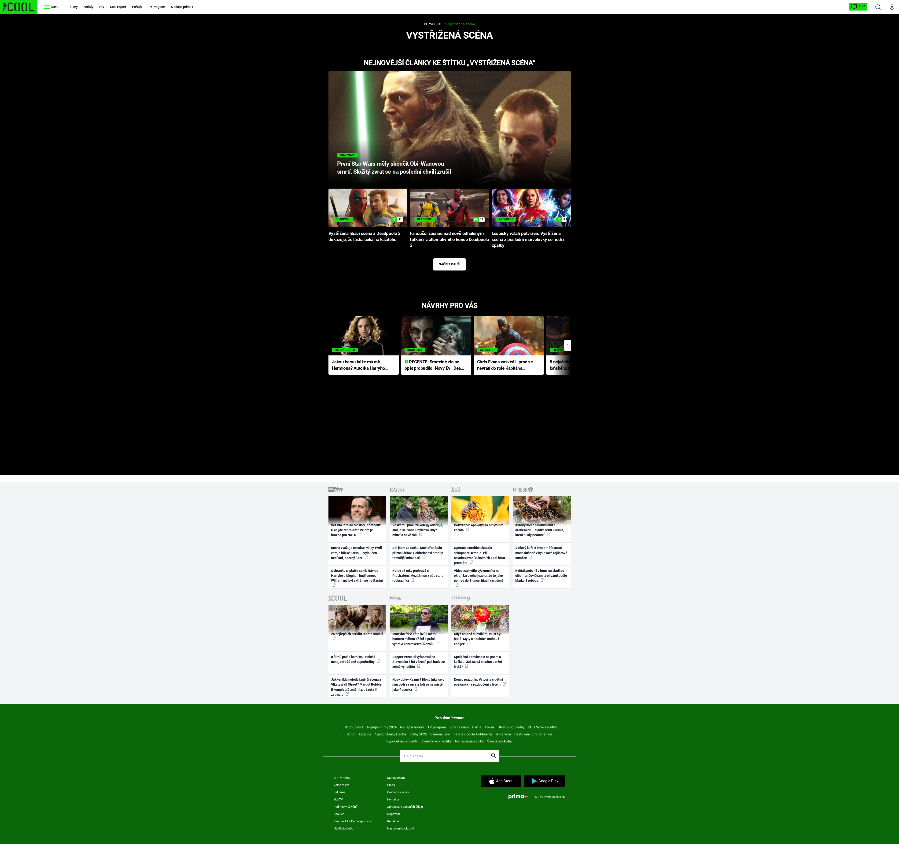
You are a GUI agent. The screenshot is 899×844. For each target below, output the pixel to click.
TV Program (156, 7)
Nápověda (394, 814)
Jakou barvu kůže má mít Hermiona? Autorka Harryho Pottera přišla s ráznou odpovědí (358, 365)
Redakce (393, 821)
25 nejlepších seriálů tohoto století (357, 634)
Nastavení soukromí (400, 828)
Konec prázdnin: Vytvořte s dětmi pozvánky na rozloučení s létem (478, 682)
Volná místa (341, 785)
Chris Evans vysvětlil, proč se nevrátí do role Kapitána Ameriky (505, 365)
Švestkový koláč (500, 741)
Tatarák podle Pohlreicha (473, 734)
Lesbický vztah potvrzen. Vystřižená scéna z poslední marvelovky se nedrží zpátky (529, 239)
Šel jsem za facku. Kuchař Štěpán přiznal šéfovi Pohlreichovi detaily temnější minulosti (417, 553)
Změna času (459, 727)
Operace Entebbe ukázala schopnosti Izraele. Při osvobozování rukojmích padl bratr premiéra (479, 555)
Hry (101, 7)
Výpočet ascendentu (402, 741)
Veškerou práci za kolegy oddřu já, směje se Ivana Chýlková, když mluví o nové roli (417, 530)
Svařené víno (440, 734)
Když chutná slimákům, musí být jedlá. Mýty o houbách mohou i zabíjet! (477, 639)
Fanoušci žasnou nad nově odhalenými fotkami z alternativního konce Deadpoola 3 (449, 239)
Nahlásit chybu (343, 828)
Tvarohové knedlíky (437, 741)
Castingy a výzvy (398, 792)
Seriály (88, 7)
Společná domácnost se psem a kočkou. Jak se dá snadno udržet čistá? (478, 662)
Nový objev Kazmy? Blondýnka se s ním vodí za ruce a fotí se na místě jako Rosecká (418, 684)
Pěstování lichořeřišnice (533, 734)
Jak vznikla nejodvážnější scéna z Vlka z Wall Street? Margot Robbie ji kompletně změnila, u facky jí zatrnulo (356, 687)
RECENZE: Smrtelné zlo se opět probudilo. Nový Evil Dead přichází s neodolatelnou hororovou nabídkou (434, 365)
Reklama (339, 792)
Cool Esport (118, 7)
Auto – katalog (359, 734)
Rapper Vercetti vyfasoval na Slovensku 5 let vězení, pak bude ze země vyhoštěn (418, 662)
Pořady (137, 7)
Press (391, 785)
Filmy (73, 7)
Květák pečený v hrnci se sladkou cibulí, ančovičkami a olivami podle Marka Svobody (541, 576)
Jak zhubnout (353, 727)
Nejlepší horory (412, 727)
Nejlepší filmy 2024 (382, 727)
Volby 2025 (418, 734)
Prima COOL (434, 24)
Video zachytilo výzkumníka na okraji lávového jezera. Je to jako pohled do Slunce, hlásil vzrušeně (479, 576)
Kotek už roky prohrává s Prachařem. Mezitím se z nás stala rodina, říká (417, 576)
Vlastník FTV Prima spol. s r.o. (353, 821)
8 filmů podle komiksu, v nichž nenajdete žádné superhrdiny (353, 659)
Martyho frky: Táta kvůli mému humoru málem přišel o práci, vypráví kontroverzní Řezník (414, 639)
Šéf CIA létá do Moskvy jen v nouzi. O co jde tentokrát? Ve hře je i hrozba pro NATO (357, 530)
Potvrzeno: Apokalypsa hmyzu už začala (478, 527)
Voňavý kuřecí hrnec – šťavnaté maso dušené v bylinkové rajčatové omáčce (541, 553)
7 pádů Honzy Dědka (390, 734)
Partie (476, 727)
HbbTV (338, 799)
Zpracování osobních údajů (405, 806)
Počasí (490, 727)
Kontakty (393, 799)
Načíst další (449, 264)
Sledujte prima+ (182, 7)
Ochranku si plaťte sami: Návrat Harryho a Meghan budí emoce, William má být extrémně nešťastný (357, 576)
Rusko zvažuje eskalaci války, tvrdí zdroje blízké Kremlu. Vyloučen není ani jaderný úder (356, 553)
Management (396, 777)
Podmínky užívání (345, 806)
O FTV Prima (342, 777)
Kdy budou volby (511, 727)
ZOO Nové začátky (542, 727)
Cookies (339, 814)
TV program (436, 727)
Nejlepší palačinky (469, 741)
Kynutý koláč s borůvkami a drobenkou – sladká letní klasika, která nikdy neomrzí (539, 530)
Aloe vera (503, 734)
